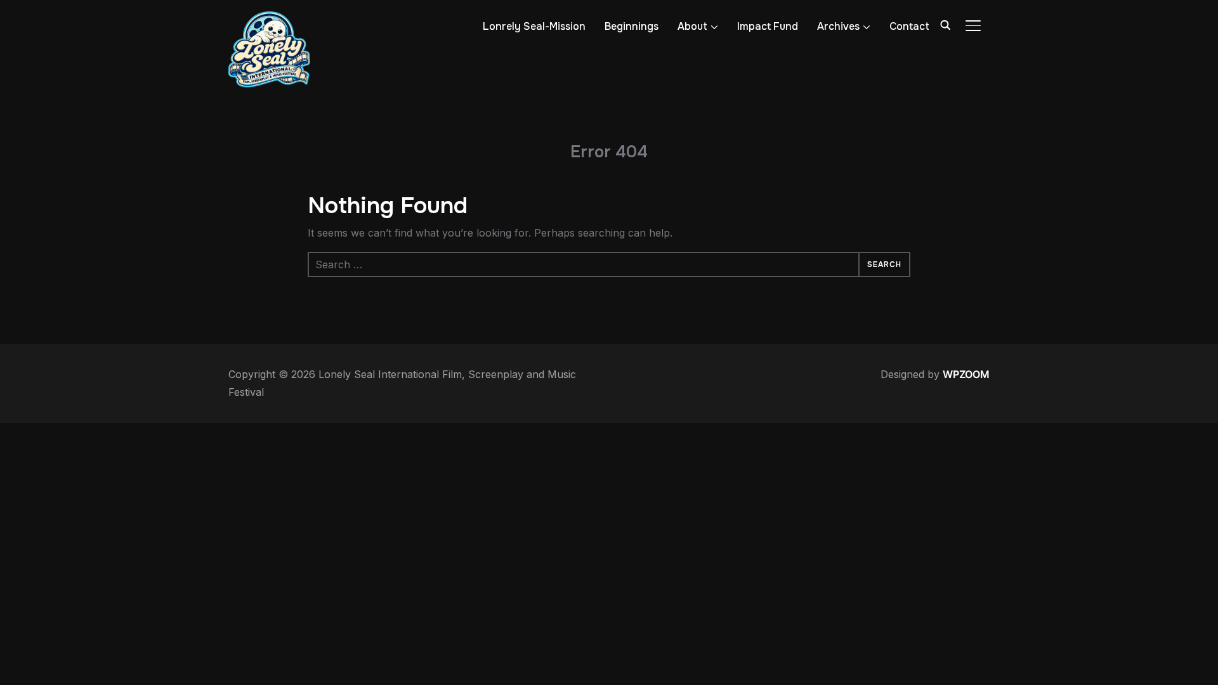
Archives (838, 26)
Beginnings (631, 26)
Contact (909, 26)
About (692, 26)
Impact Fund (767, 26)
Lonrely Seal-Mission (534, 26)
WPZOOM (966, 374)
